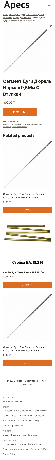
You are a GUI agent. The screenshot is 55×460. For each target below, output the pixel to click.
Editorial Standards (22, 411)
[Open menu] (49, 5)
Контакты (32, 435)
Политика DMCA (39, 449)
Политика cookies (36, 444)
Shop (5, 14)
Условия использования (14, 444)
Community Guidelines (13, 425)
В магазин (20, 111)
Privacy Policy (9, 454)
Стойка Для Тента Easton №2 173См (23, 272)
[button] (48, 27)
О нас (5, 435)
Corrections (40, 416)
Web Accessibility (31, 420)
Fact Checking (40, 411)
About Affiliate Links (12, 420)
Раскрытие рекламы (12, 401)
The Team (7, 411)
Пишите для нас (18, 435)
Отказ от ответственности (15, 449)
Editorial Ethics (9, 416)
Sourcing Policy (25, 416)
